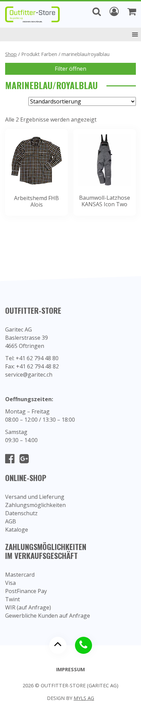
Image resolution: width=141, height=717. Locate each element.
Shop (11, 54)
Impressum (70, 669)
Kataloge (16, 529)
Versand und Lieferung (34, 497)
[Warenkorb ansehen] (131, 11)
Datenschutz (21, 513)
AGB (10, 521)
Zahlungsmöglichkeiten (35, 505)
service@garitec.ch (28, 374)
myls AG (84, 698)
